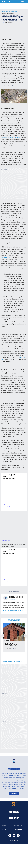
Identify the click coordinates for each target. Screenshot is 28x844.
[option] (14, 637)
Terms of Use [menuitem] (18, 826)
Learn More (14, 793)
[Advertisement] (14, 184)
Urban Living (14, 11)
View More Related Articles (13, 661)
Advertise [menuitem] (4, 826)
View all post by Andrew (12, 610)
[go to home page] (6, 2)
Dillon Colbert (9, 648)
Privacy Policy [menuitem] (18, 829)
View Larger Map (5, 540)
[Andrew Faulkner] (5, 598)
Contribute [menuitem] (14, 812)
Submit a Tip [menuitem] (14, 818)
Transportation (6, 11)
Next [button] (26, 635)
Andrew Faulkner (7, 85)
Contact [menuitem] (4, 829)
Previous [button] (2, 635)
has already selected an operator (13, 62)
